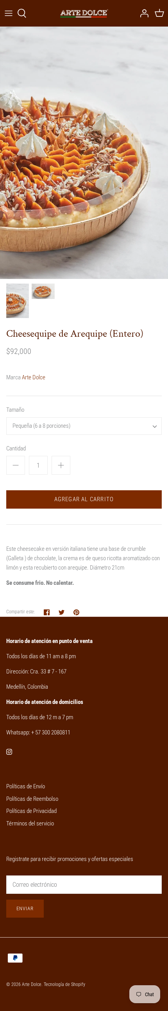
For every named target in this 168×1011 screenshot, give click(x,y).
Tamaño (15, 409)
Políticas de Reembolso (32, 798)
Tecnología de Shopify (64, 984)
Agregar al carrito (84, 499)
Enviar (25, 908)
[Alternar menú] (8, 13)
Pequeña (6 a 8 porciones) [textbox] (41, 425)
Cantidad (16, 448)
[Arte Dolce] (84, 13)
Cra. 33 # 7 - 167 (48, 671)
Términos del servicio (30, 823)
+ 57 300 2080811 (50, 732)
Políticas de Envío (25, 786)
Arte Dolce (33, 377)
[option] (84, 153)
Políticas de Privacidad (31, 811)
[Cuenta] (142, 13)
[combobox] (84, 426)
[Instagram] (9, 752)
